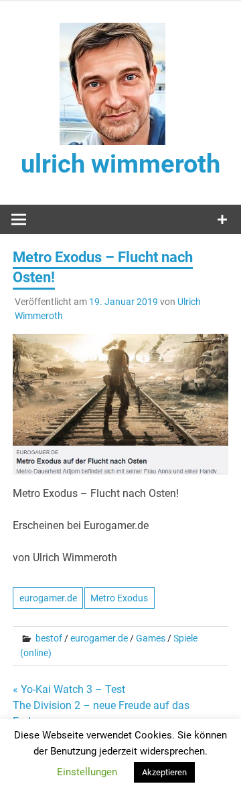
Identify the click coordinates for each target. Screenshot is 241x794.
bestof (48, 638)
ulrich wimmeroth (120, 164)
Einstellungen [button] (87, 772)
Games (150, 638)
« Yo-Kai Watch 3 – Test (69, 689)
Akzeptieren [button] (164, 772)
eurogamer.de (48, 598)
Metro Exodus (119, 598)
